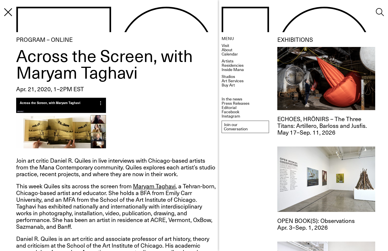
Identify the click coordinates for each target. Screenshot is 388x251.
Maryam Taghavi (154, 186)
